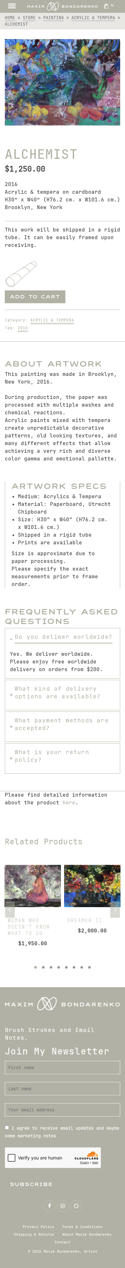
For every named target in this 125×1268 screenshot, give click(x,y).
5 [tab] (66, 967)
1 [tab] (35, 967)
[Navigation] (12, 6)
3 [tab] (51, 967)
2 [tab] (43, 967)
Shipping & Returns (34, 1234)
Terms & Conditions (82, 1226)
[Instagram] (63, 1206)
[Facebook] (49, 1206)
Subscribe (31, 1184)
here (69, 802)
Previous (10, 910)
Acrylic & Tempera (52, 320)
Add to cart (35, 296)
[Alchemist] (62, 82)
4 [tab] (58, 967)
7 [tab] (82, 967)
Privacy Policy (38, 1226)
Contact (63, 1242)
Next (115, 910)
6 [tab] (74, 967)
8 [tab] (89, 967)
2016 (23, 327)
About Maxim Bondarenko (87, 1234)
